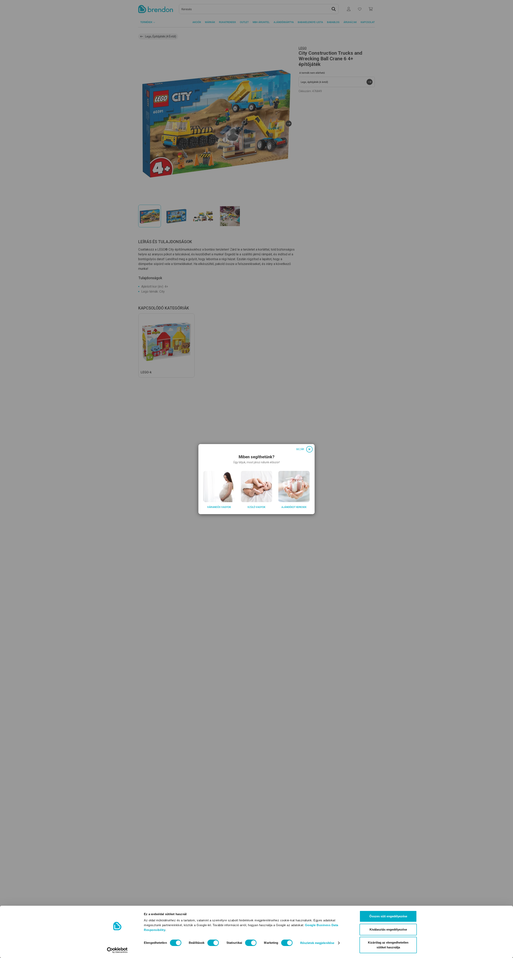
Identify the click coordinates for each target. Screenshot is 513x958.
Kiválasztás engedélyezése (388, 929)
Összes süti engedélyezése (388, 916)
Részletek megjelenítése (317, 943)
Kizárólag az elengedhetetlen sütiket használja (388, 945)
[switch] (213, 943)
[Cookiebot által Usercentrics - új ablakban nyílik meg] (117, 950)
